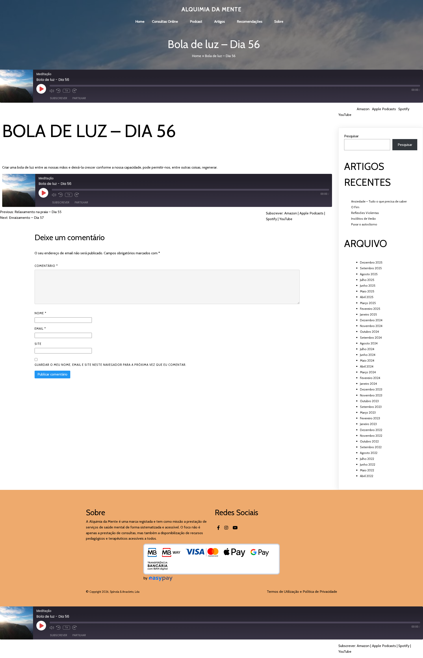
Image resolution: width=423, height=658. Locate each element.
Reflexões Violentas (365, 213)
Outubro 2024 (369, 332)
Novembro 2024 (371, 326)
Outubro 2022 (369, 441)
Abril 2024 (366, 366)
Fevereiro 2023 (370, 418)
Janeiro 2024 (368, 384)
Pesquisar (351, 136)
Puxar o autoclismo (364, 224)
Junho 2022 (367, 465)
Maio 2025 (367, 291)
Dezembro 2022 (371, 430)
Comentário (46, 266)
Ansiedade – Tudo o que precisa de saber (379, 201)
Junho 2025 (367, 286)
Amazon (363, 109)
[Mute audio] (52, 91)
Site (38, 344)
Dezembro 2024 (371, 320)
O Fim (355, 207)
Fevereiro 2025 (370, 309)
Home (196, 56)
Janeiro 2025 (368, 314)
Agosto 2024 (369, 343)
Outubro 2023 (369, 401)
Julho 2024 (367, 349)
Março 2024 (368, 372)
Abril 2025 (366, 297)
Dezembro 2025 (371, 262)
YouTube (344, 115)
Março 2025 (368, 303)
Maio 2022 (367, 470)
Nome (40, 313)
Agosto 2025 (369, 274)
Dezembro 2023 (371, 389)
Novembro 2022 (371, 436)
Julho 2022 (367, 459)
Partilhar (79, 98)
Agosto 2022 (368, 453)
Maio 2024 (367, 360)
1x (66, 90)
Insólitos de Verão (363, 219)
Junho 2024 (367, 355)
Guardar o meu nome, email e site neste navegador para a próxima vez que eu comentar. (110, 364)
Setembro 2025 (371, 268)
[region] (211, 645)
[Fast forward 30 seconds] (74, 91)
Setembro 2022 (371, 447)
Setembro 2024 (371, 338)
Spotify (403, 109)
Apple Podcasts (384, 109)
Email (40, 328)
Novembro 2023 (371, 395)
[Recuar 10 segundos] (58, 91)
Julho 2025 (367, 280)
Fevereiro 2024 (370, 378)
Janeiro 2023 (368, 424)
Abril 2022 (366, 476)
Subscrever (58, 98)
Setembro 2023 (371, 407)
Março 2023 (368, 413)
